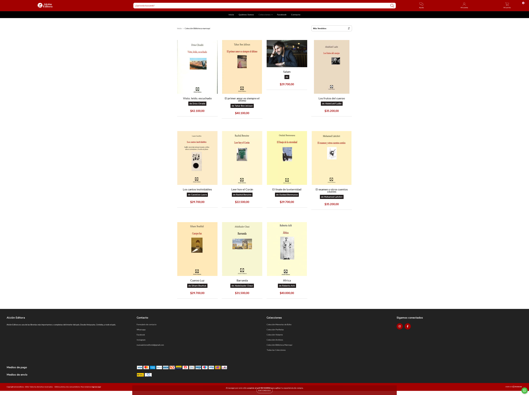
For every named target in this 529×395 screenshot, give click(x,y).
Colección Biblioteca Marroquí (279, 345)
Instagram (141, 340)
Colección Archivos (275, 340)
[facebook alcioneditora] (408, 326)
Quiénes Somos (246, 14)
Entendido (264, 390)
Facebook (282, 14)
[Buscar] (392, 5)
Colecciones (265, 14)
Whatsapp (141, 329)
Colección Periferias (275, 329)
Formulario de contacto (146, 324)
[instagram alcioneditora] (400, 326)
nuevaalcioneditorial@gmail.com (150, 345)
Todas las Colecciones (276, 350)
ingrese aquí (96, 387)
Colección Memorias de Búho (279, 324)
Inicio (231, 14)
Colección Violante (275, 334)
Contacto (295, 14)
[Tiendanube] (513, 387)
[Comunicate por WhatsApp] (524, 390)
